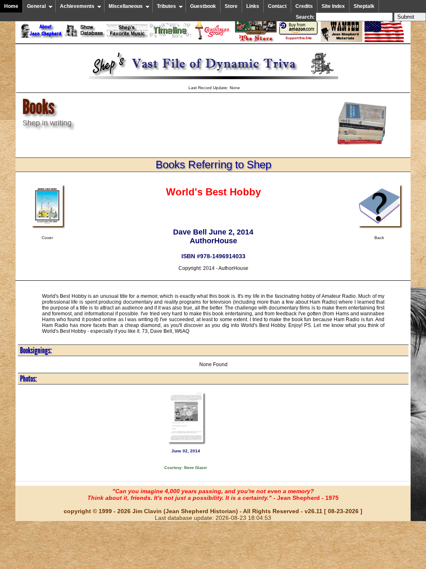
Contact (277, 6)
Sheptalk (364, 6)
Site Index (333, 6)
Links (252, 6)
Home (11, 6)
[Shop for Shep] (256, 40)
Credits (304, 6)
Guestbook (203, 6)
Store (231, 6)
